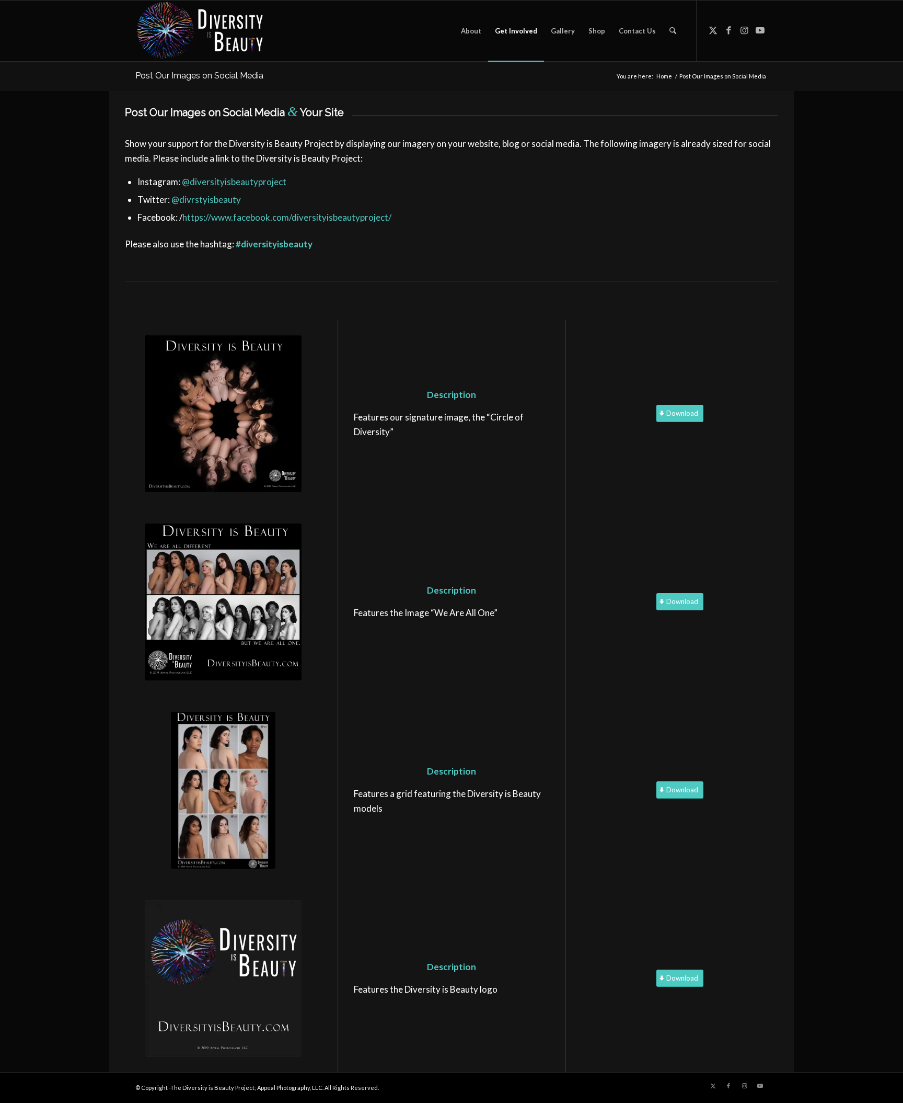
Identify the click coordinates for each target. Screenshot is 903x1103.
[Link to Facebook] (728, 30)
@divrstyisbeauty (206, 199)
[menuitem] (471, 31)
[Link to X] (713, 30)
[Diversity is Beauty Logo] (223, 978)
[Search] (673, 31)
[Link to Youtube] (760, 30)
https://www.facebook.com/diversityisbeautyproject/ (286, 217)
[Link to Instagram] (744, 30)
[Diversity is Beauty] (199, 31)
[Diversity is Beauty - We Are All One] (223, 602)
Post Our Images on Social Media (199, 76)
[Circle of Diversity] (223, 413)
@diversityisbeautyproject (234, 181)
